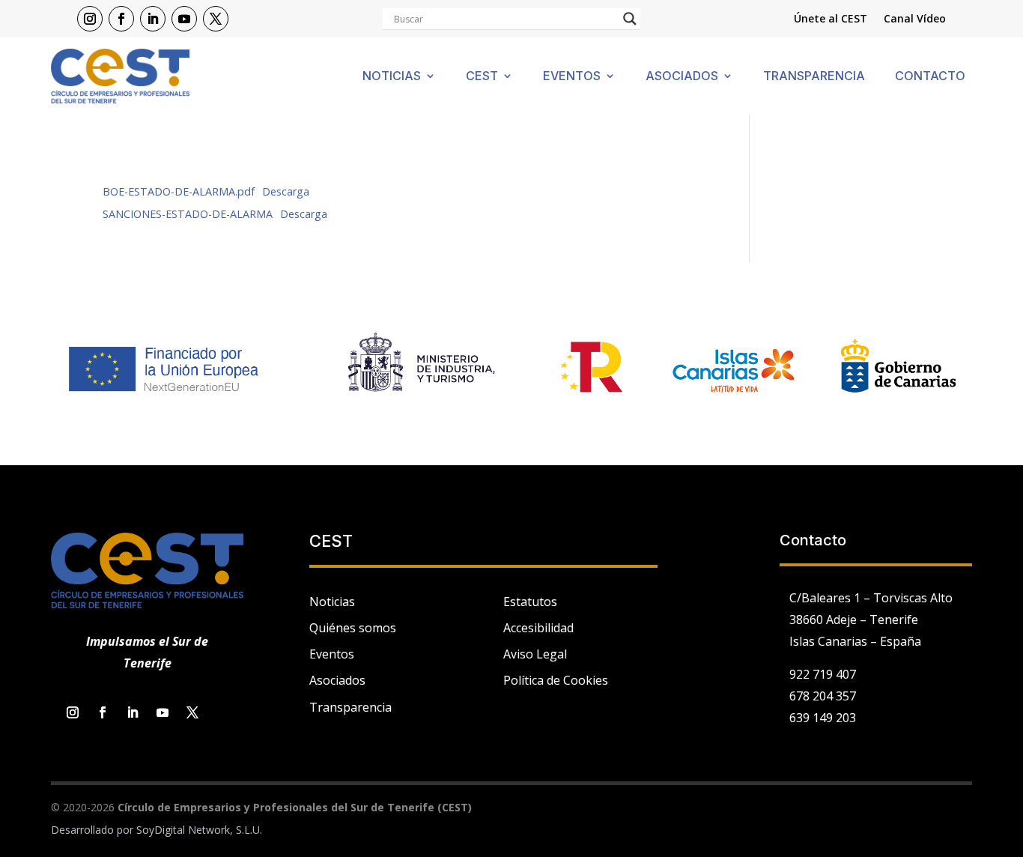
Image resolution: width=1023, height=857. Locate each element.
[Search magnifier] (629, 18)
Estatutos (530, 601)
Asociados (682, 76)
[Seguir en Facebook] (121, 18)
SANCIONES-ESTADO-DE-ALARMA (188, 214)
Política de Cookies (555, 680)
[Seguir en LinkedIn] (153, 18)
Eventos (572, 76)
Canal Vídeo (915, 19)
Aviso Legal (535, 654)
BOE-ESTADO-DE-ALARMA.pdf (179, 191)
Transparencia (814, 76)
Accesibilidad (538, 628)
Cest (482, 76)
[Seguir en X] (215, 18)
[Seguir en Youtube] (184, 18)
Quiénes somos (352, 628)
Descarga (285, 191)
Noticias (391, 76)
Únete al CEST (830, 19)
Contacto (930, 76)
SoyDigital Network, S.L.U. (199, 830)
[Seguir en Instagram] (90, 18)
